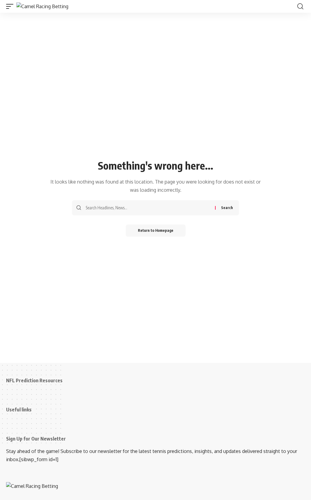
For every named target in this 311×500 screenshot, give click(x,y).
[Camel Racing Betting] (42, 6)
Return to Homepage (155, 230)
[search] (300, 6)
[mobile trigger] (11, 6)
